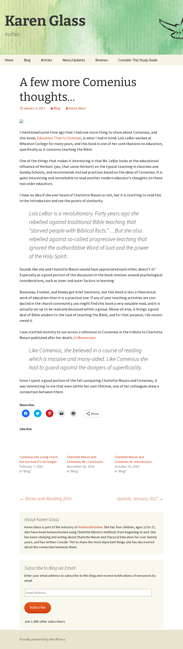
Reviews (101, 60)
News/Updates (73, 60)
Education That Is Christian (59, 138)
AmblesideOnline (90, 527)
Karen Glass (77, 108)
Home (9, 60)
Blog (27, 60)
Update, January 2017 (140, 498)
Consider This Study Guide (138, 60)
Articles (46, 60)
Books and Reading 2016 (45, 498)
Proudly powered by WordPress (42, 639)
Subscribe (38, 607)
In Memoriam (84, 337)
